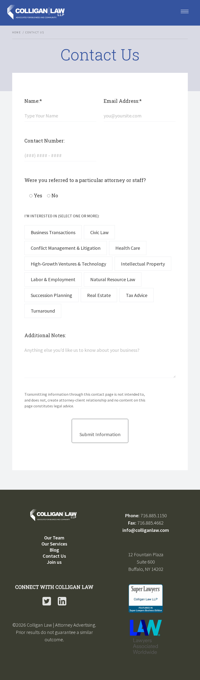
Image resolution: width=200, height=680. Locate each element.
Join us (54, 562)
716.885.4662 (150, 523)
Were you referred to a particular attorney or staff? (85, 180)
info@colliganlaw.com (145, 530)
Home (16, 32)
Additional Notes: (45, 335)
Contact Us (54, 556)
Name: (33, 101)
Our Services (54, 544)
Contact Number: (44, 140)
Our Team (54, 538)
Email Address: (123, 101)
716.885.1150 (153, 515)
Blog (54, 550)
